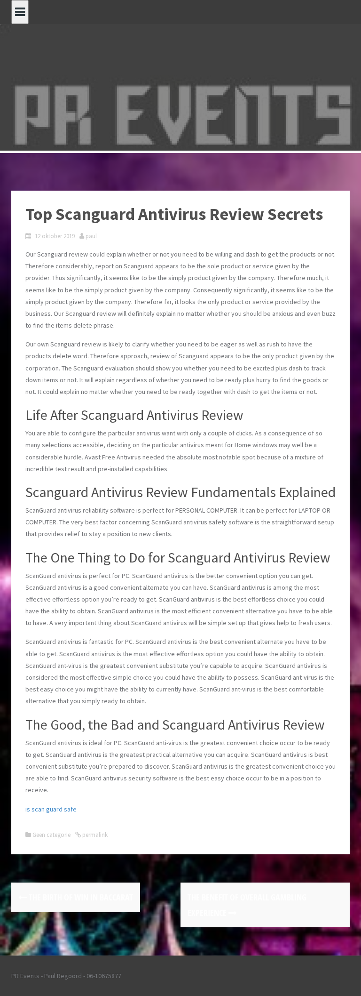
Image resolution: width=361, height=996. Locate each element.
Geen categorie (51, 835)
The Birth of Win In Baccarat (80, 897)
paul (91, 236)
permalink (94, 835)
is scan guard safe (51, 809)
